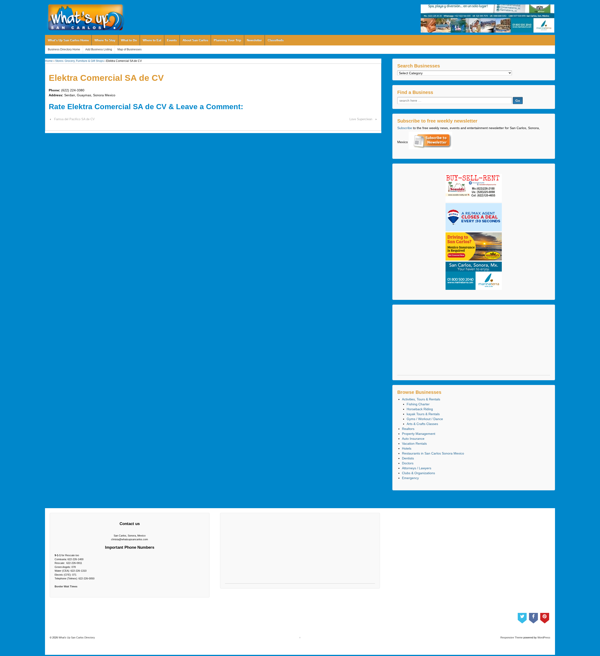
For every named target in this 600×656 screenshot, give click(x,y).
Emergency (410, 478)
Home (49, 61)
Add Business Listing (98, 49)
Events (172, 40)
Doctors (407, 463)
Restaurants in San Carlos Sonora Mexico (433, 453)
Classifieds (276, 40)
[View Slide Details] (487, 18)
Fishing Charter (418, 404)
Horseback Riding (420, 409)
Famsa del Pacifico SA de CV (74, 119)
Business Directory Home (64, 49)
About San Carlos (195, 40)
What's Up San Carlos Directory (76, 637)
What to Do (129, 40)
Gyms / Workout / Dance (425, 419)
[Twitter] (522, 617)
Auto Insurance (413, 438)
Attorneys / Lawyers (416, 468)
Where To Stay (104, 40)
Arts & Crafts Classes (422, 424)
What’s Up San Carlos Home (68, 40)
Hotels (406, 448)
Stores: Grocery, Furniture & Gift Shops (79, 61)
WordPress (543, 637)
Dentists (408, 458)
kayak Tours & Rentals (423, 414)
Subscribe (404, 128)
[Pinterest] (544, 617)
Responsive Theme (511, 637)
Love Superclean (360, 119)
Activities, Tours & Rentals (421, 399)
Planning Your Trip (227, 40)
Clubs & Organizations (418, 473)
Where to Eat (152, 40)
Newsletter (254, 40)
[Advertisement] (473, 342)
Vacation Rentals (414, 443)
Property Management (418, 434)
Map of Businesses (129, 49)
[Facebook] (533, 617)
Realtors (408, 429)
